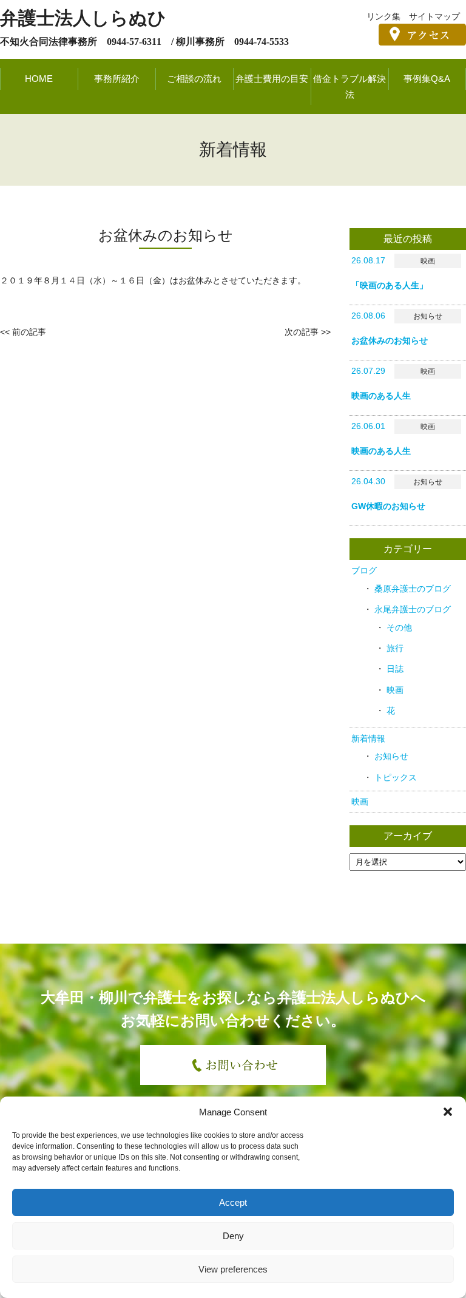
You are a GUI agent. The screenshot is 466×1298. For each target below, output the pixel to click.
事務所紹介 (117, 78)
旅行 (395, 648)
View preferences (233, 1269)
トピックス (395, 777)
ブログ (364, 570)
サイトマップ (434, 16)
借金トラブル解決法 (349, 86)
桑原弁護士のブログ (412, 588)
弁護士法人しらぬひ (83, 18)
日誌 (395, 669)
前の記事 (29, 332)
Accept (233, 1202)
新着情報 (368, 738)
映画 (395, 690)
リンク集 (383, 16)
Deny (233, 1236)
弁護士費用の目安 (271, 78)
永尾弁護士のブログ (412, 609)
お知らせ (391, 756)
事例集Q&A (427, 78)
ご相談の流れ (194, 78)
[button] (448, 1112)
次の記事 (302, 332)
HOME (39, 78)
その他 (399, 627)
